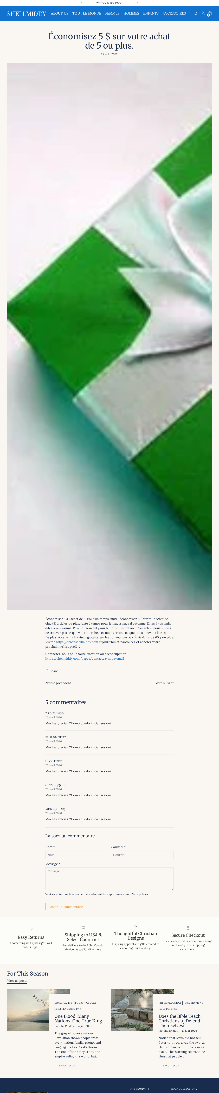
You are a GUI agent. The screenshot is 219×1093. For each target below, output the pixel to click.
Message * (52, 864)
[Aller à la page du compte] (202, 13)
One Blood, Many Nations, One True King (78, 1019)
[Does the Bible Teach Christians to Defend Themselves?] (142, 1030)
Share (54, 671)
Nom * (50, 847)
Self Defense (168, 1008)
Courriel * (118, 847)
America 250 (63, 1002)
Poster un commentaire (65, 907)
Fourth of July (85, 1002)
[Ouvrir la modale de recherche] (195, 13)
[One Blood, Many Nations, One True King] (38, 1030)
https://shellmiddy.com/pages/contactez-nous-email (84, 658)
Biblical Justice (170, 1002)
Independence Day (68, 1008)
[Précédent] (81, 3)
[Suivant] (137, 3)
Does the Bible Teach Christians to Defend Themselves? (180, 1021)
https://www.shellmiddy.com (77, 642)
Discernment (194, 1002)
